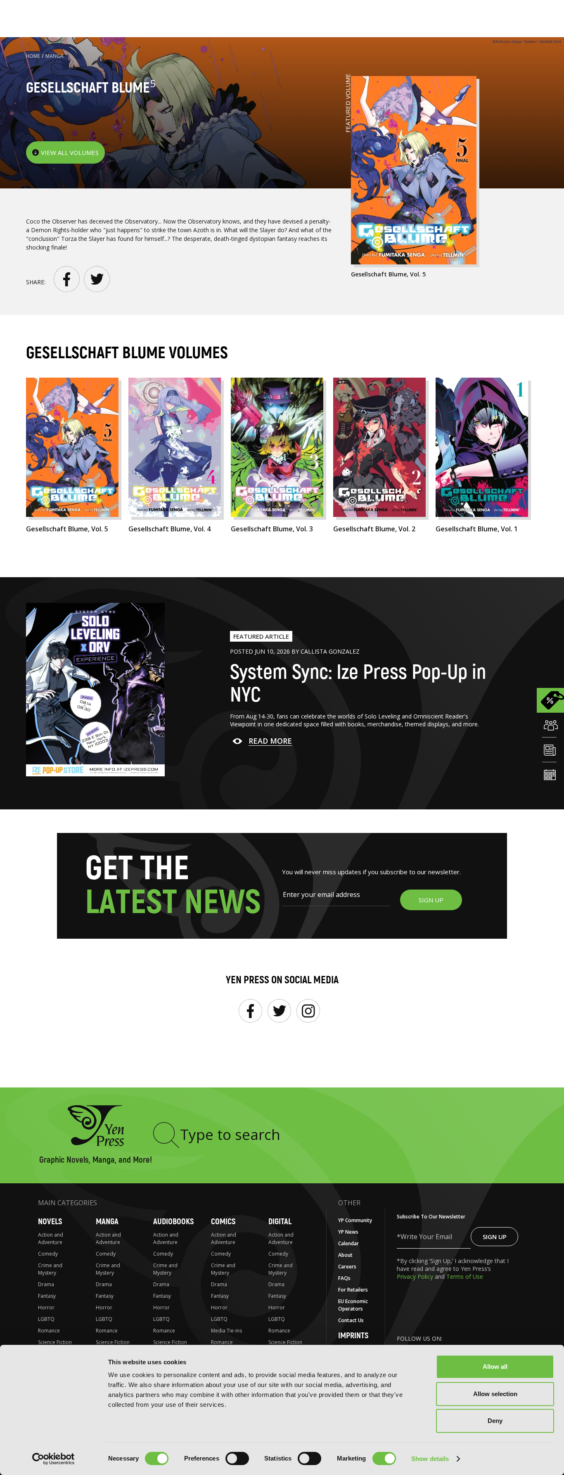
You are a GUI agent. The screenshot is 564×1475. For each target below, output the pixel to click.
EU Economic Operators (353, 1305)
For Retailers (353, 1289)
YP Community (355, 1220)
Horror (46, 1307)
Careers (347, 1266)
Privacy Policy (416, 1276)
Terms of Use (464, 1276)
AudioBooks (173, 1221)
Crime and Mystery (50, 1269)
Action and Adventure (50, 1238)
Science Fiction (55, 1342)
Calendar (348, 1243)
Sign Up (495, 1236)
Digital (279, 1221)
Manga (54, 55)
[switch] (237, 1458)
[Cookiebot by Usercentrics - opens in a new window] (53, 1459)
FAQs (344, 1278)
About (345, 1255)
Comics (223, 1221)
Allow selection (495, 1393)
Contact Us (351, 1320)
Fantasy (47, 1295)
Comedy (48, 1253)
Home (33, 55)
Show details (430, 1458)
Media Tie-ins (226, 1330)
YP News (348, 1231)
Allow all (495, 1366)
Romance (49, 1330)
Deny (495, 1420)
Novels (50, 1221)
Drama (46, 1284)
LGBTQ (46, 1319)
